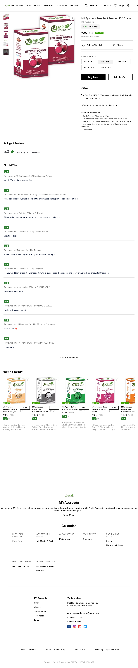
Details (129, 95)
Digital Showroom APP (82, 662)
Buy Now (93, 77)
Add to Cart (120, 77)
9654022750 (76, 617)
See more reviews (69, 357)
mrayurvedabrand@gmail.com (84, 613)
